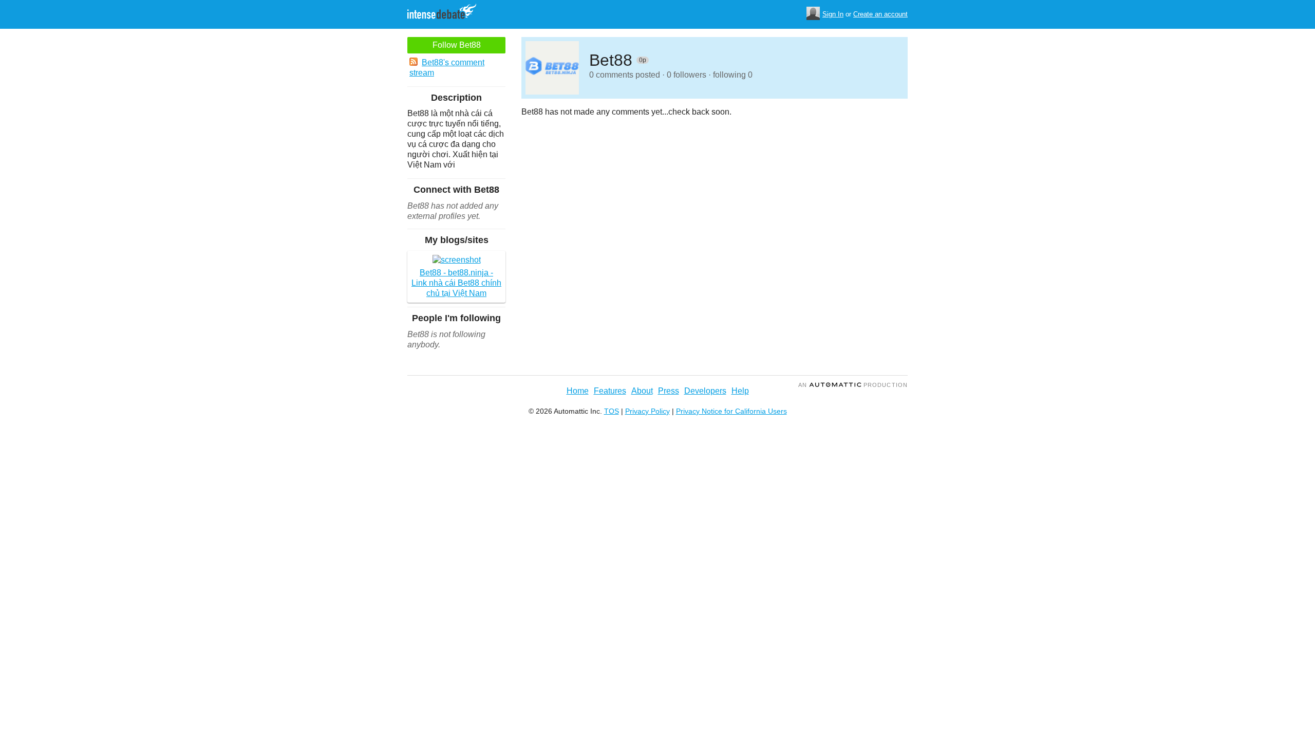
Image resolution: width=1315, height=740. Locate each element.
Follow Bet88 (457, 45)
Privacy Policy (647, 411)
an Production (853, 385)
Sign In (832, 14)
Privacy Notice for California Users (731, 411)
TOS (611, 411)
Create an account (880, 14)
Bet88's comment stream (446, 67)
